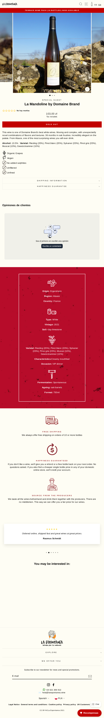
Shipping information (52, 181)
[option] (96, 4)
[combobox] (100, 4)
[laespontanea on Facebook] (53, 684)
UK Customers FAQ (85, 704)
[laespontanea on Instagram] (48, 684)
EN (99, 5)
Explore (51, 652)
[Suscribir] (90, 676)
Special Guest (52, 100)
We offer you (51, 661)
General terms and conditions (34, 704)
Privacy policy (69, 704)
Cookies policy (55, 704)
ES (96, 5)
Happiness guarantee (52, 186)
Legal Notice (14, 704)
